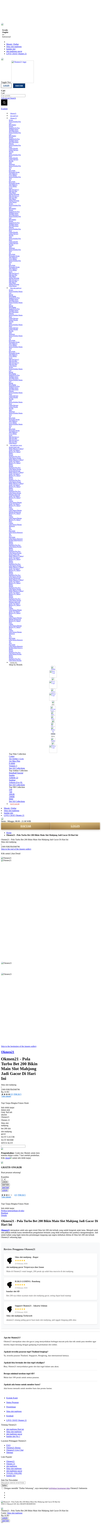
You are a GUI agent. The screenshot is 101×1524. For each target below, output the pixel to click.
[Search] (4, 102)
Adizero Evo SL (16, 782)
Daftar (19, 86)
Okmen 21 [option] (5, 1120)
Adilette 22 (13, 778)
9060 (11, 799)
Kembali (9, 1416)
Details (4, 1215)
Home (8, 833)
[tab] (50, 109)
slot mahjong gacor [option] (6, 1132)
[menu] (50, 458)
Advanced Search (8, 98)
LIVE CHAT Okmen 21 (16, 54)
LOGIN (75, 825)
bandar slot (10, 49)
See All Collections (17, 768)
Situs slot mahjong (14, 46)
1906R (12, 797)
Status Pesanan (12, 1402)
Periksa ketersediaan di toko (12, 1211)
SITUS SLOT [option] (7, 1143)
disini (7, 1158)
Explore (4, 109)
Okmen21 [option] (5, 1117)
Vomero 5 (13, 766)
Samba (12, 775)
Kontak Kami (12, 1398)
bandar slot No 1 (13, 1436)
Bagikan (4, 1213)
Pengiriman (11, 1407)
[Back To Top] (2, 1522)
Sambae (12, 780)
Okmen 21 (10, 1464)
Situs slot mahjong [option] (5, 1124)
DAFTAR (26, 825)
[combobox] (13, 95)
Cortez (11, 756)
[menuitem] (13, 113)
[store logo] (22, 82)
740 (10, 792)
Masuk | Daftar (12, 44)
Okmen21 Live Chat (14, 1450)
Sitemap (9, 1452)
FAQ (8, 1445)
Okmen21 (5, 1230)
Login (6, 86)
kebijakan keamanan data (59, 1488)
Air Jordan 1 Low (16, 759)
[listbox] (20, 1130)
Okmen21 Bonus (13, 1448)
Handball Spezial (16, 773)
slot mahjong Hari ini (15, 1429)
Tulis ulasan (6, 1096)
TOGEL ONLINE (14, 1473)
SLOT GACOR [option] (8, 1137)
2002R (12, 794)
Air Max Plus (14, 761)
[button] (6, 967)
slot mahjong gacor (14, 51)
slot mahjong (11, 1466)
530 (10, 789)
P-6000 (12, 763)
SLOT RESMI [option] (7, 1140)
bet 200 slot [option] (6, 1128)
